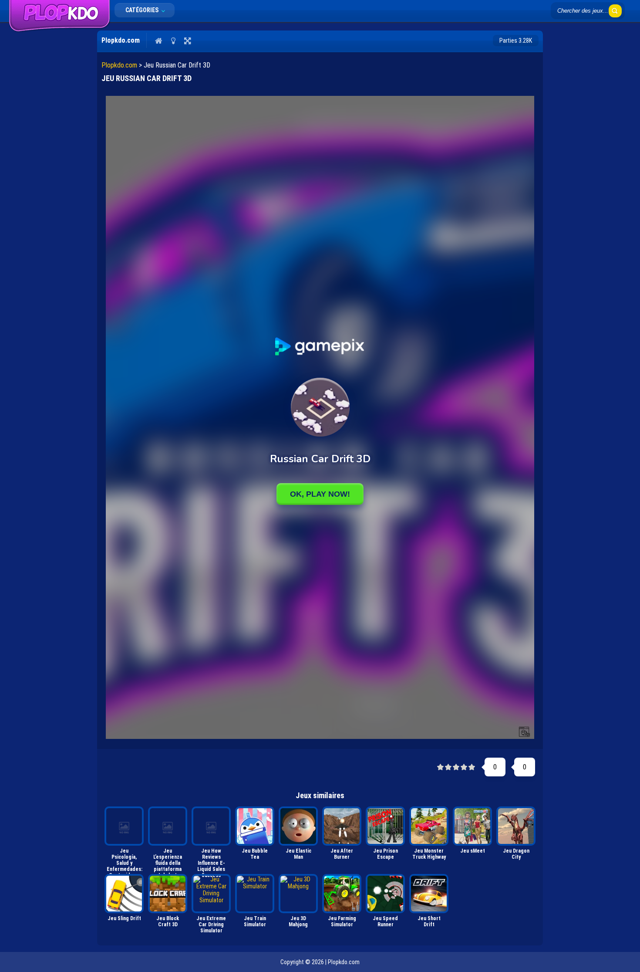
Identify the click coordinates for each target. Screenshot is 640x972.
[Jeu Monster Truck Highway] (428, 826)
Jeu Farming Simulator (342, 921)
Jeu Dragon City (516, 854)
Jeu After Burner (341, 854)
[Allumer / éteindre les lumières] (173, 40)
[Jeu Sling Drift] (124, 893)
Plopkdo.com (119, 65)
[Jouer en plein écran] (187, 40)
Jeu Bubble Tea (255, 854)
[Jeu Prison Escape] (385, 826)
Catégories (142, 10)
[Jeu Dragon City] (516, 826)
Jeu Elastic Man (298, 854)
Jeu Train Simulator (255, 921)
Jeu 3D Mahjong (298, 921)
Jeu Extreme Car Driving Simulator (211, 924)
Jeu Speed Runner (385, 921)
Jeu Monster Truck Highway (429, 854)
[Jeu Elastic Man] (298, 826)
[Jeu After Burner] (341, 826)
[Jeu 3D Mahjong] (298, 893)
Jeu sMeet (472, 851)
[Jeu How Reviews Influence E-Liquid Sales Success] (211, 826)
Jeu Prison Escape (385, 854)
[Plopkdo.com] (59, 30)
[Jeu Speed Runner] (385, 893)
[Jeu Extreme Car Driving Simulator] (211, 893)
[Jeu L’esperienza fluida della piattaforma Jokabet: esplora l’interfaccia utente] (167, 826)
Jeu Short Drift (429, 921)
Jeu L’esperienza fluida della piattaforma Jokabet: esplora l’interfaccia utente (167, 859)
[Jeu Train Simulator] (254, 893)
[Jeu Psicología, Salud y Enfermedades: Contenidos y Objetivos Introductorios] (124, 826)
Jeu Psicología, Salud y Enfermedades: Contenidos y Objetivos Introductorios (124, 859)
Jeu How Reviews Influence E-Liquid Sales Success (211, 859)
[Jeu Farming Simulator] (341, 893)
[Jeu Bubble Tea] (254, 826)
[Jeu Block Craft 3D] (167, 893)
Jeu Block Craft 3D (167, 921)
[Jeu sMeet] (472, 826)
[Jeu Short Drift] (428, 893)
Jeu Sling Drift (124, 918)
